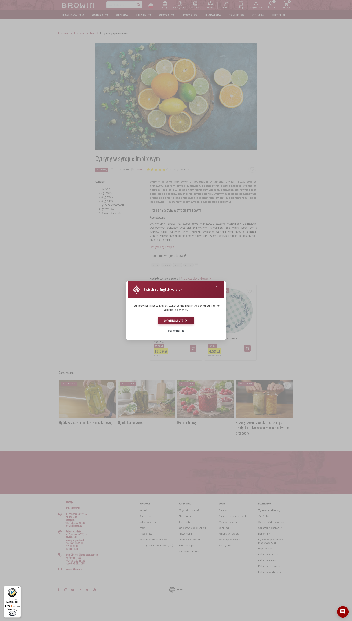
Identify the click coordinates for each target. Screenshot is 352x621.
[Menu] (18, 588)
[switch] (12, 613)
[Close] (216, 286)
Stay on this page (176, 330)
